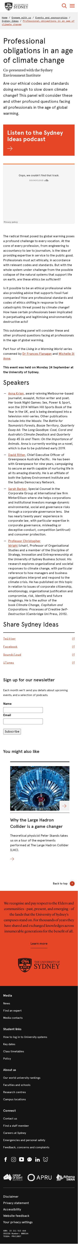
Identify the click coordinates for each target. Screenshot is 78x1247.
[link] (39, 1003)
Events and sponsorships (51, 17)
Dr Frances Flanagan (37, 354)
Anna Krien (16, 393)
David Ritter (16, 455)
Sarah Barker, (18, 489)
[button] (64, 6)
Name (7, 704)
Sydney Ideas (10, 21)
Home (4, 17)
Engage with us (21, 17)
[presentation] (39, 812)
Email (7, 715)
